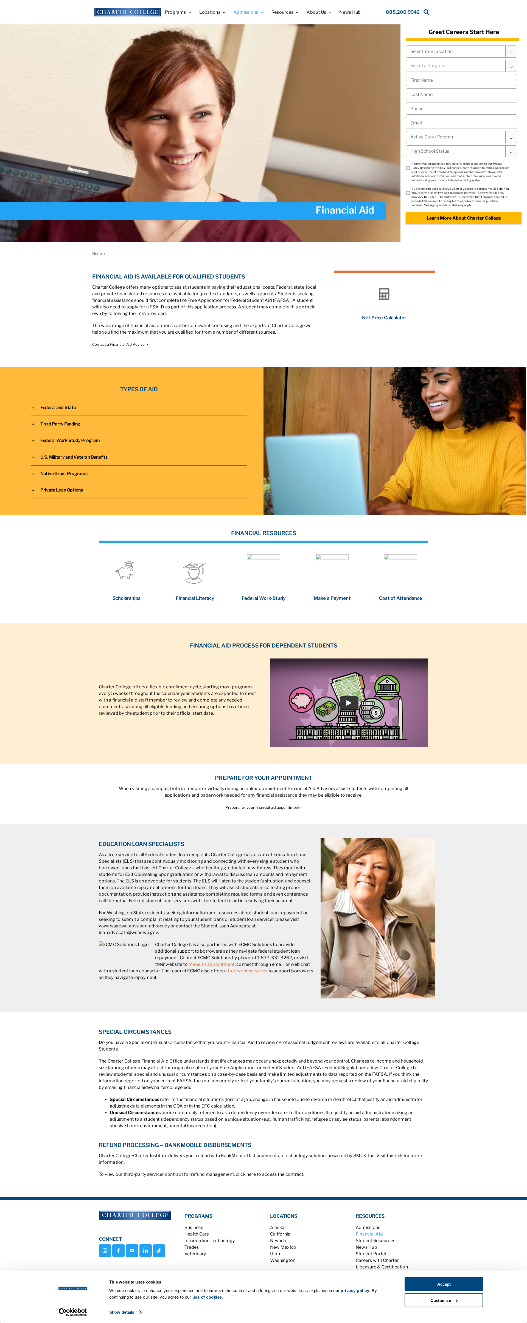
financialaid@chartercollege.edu (157, 1087)
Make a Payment (332, 598)
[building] (263, 556)
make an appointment (212, 964)
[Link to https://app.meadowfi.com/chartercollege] (384, 294)
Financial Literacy (195, 598)
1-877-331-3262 (274, 957)
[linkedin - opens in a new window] (145, 1250)
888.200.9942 (403, 12)
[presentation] (461, 109)
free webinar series (248, 970)
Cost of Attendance (400, 598)
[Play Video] (349, 702)
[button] (139, 407)
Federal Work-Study (263, 598)
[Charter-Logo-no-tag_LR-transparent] (127, 10)
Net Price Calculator (384, 317)
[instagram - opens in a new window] (105, 1250)
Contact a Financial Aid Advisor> (120, 344)
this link (395, 1155)
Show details (121, 1312)
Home (97, 253)
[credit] (332, 556)
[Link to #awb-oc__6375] (425, 13)
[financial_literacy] (195, 559)
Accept (444, 1284)
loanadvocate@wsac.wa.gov (128, 932)
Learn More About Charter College (464, 218)
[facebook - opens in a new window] (118, 1250)
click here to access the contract (270, 1174)
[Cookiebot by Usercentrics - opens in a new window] (73, 1312)
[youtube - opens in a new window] (132, 1250)
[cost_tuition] (400, 556)
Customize (440, 1300)
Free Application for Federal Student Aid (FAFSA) (239, 300)
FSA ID (157, 307)
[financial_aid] (126, 556)
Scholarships (127, 598)
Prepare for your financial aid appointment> (263, 807)
